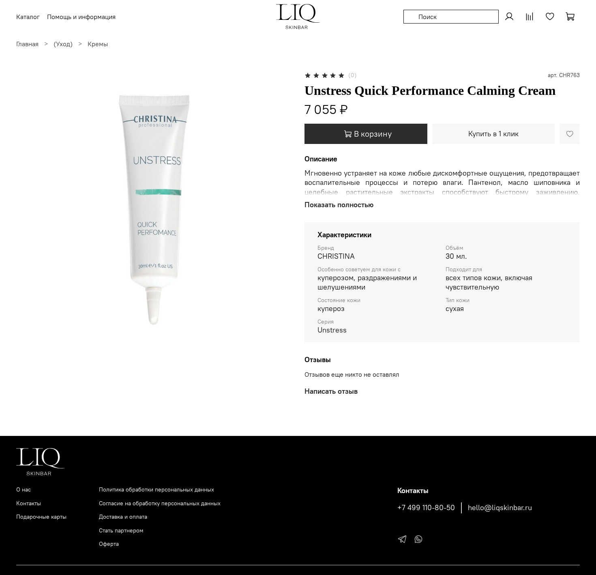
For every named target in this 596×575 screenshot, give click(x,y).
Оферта (109, 543)
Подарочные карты (41, 516)
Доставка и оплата (123, 516)
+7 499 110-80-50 (426, 507)
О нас (23, 489)
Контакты (28, 503)
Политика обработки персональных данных (156, 489)
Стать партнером (121, 530)
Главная (27, 44)
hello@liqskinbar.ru (500, 507)
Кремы (98, 44)
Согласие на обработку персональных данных (160, 503)
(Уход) (63, 44)
